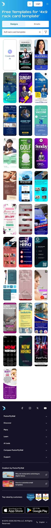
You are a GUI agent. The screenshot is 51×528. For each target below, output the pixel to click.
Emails (37, 24)
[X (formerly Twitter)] (37, 408)
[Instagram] (30, 408)
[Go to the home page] (3, 4)
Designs (14, 24)
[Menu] (47, 4)
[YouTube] (45, 408)
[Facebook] (22, 408)
